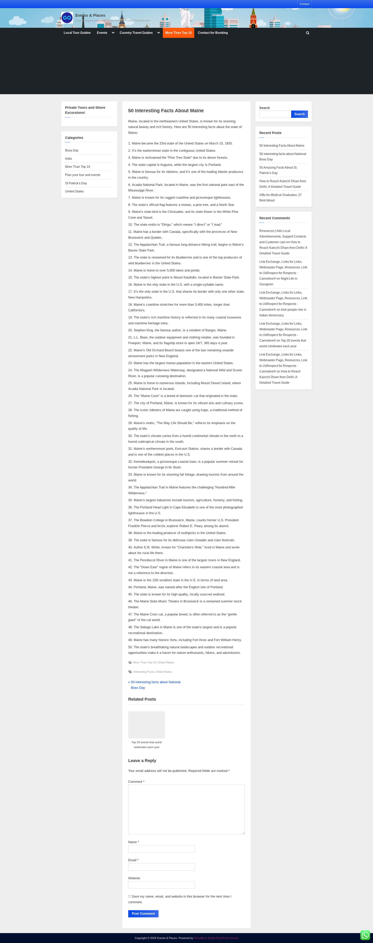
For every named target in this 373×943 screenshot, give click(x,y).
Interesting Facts (143, 671)
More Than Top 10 (178, 32)
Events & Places (90, 15)
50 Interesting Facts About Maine (281, 145)
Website (134, 878)
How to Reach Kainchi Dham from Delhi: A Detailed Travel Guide (283, 247)
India (68, 158)
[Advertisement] (186, 67)
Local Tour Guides (77, 32)
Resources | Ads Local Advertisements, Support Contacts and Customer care (282, 236)
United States (166, 662)
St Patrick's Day (76, 183)
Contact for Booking (213, 32)
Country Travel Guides (136, 32)
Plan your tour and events (82, 175)
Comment (136, 782)
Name (133, 842)
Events (102, 32)
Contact (304, 4)
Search (264, 108)
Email (133, 860)
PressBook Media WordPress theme (216, 938)
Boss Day (71, 150)
